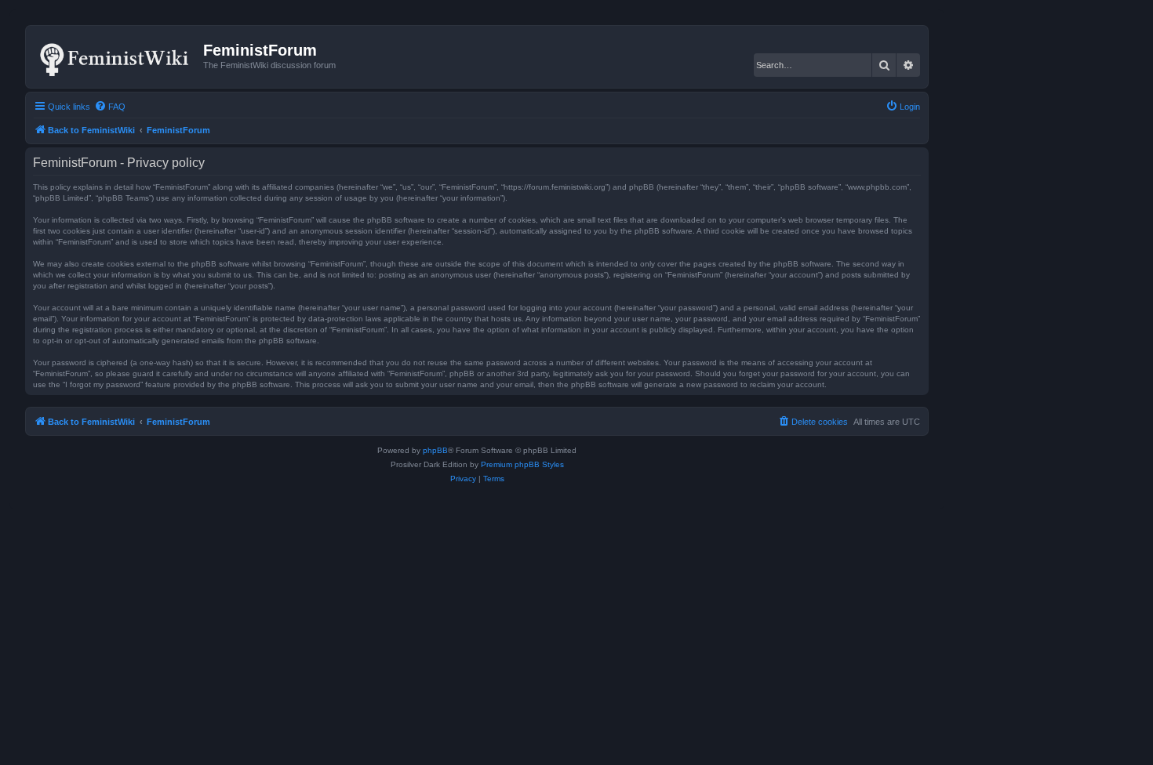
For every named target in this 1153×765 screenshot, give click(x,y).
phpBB (435, 450)
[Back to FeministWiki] (116, 56)
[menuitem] (109, 106)
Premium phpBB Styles (522, 464)
